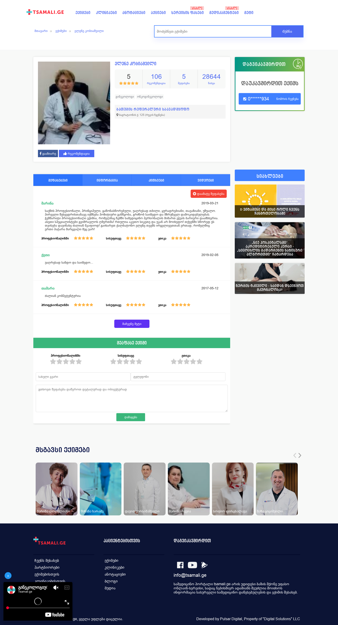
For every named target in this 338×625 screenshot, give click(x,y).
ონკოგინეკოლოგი (150, 96)
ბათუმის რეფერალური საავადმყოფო (152, 109)
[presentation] (294, 455)
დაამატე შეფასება (210, 194)
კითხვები (156, 180)
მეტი (248, 13)
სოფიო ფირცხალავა (230, 511)
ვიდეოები (206, 180)
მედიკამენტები (224, 13)
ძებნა (287, 31)
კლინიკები (106, 13)
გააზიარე (48, 153)
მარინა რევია (180, 511)
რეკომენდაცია (78, 153)
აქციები (158, 13)
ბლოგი (111, 581)
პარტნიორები (47, 567)
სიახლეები (270, 176)
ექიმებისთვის (46, 574)
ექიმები (82, 13)
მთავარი (41, 31)
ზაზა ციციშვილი (270, 511)
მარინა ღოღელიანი (53, 511)
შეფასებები (58, 180)
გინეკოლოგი (125, 96)
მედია (110, 588)
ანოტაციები (133, 13)
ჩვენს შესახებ (46, 560)
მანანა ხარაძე (92, 511)
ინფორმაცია (107, 180)
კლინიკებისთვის (49, 581)
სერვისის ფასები (187, 13)
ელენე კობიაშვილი (89, 31)
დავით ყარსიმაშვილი (142, 511)
